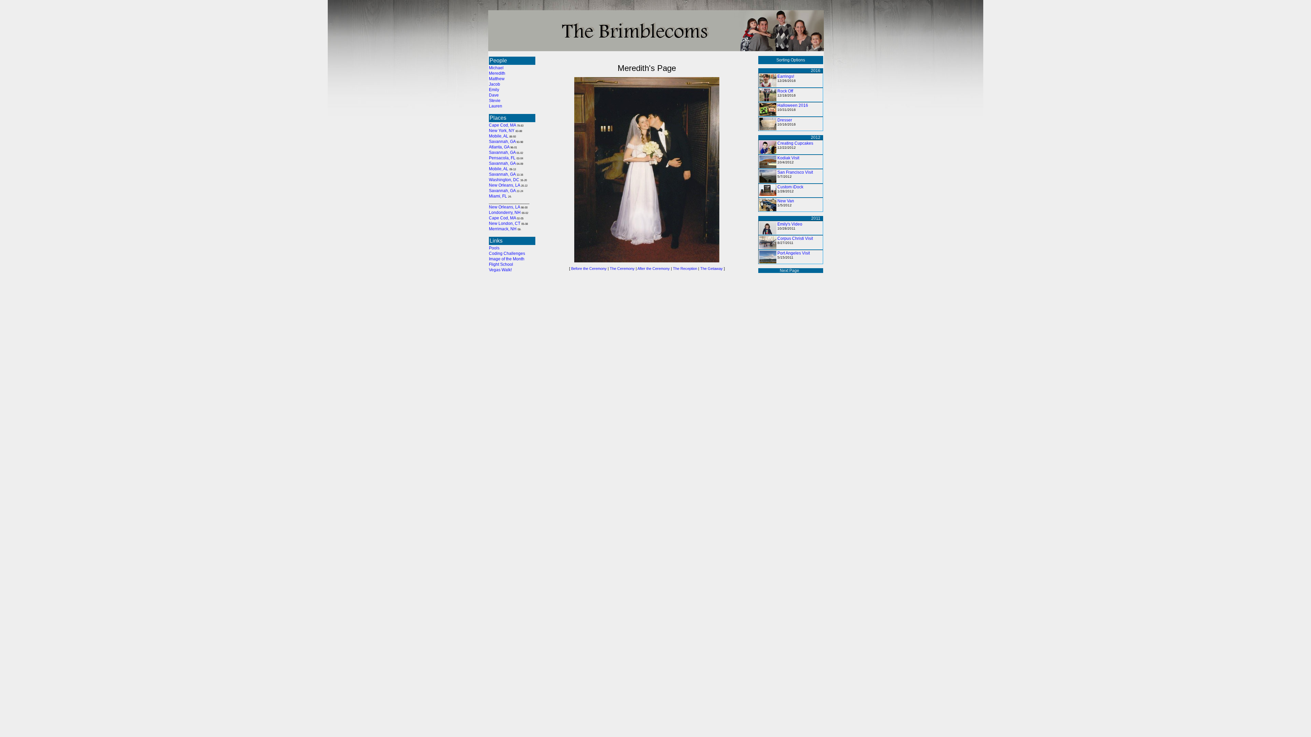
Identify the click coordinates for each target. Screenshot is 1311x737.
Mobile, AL (498, 136)
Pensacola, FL (502, 158)
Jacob (494, 84)
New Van (785, 201)
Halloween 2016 (792, 105)
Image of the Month (506, 259)
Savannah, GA (502, 141)
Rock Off (785, 91)
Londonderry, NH (505, 212)
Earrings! (785, 76)
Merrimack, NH (503, 229)
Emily (494, 89)
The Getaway (711, 268)
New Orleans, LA (504, 185)
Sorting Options (790, 60)
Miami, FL (498, 196)
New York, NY (501, 130)
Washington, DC (504, 179)
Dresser (784, 120)
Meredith (497, 73)
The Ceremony (622, 268)
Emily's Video (789, 224)
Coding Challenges (507, 253)
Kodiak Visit (788, 158)
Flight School (501, 264)
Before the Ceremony (589, 268)
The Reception (685, 268)
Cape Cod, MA (502, 125)
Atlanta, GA (499, 147)
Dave (494, 95)
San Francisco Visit (795, 172)
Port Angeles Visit (793, 253)
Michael (496, 68)
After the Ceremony (653, 268)
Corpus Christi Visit (795, 238)
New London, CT (504, 223)
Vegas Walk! (500, 270)
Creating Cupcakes (795, 143)
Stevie (495, 100)
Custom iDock (790, 187)
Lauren (495, 106)
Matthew (497, 78)
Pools (494, 248)
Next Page (789, 270)
